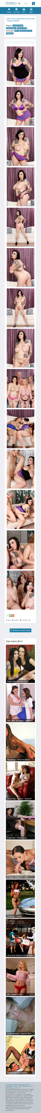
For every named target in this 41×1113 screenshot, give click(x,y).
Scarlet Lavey (18, 26)
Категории (16, 12)
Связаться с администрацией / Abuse (18, 1084)
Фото (23, 12)
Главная (9, 12)
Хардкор (10, 33)
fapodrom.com (12, 3)
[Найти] (33, 3)
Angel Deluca (11, 28)
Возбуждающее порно (13, 1088)
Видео (31, 12)
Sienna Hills (22, 28)
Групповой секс (26, 31)
